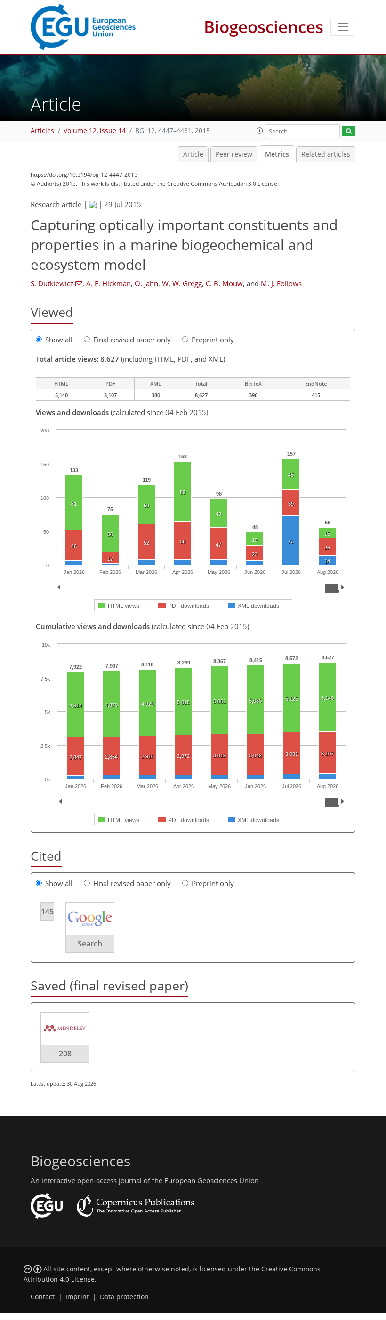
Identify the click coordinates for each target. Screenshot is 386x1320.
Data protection (124, 1297)
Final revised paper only (132, 339)
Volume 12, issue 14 (95, 130)
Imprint (77, 1297)
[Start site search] (348, 131)
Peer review (234, 154)
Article (193, 154)
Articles (42, 130)
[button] (260, 130)
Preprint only (213, 339)
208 (65, 1053)
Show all (58, 339)
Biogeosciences (263, 27)
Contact (43, 1297)
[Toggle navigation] (342, 27)
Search (90, 943)
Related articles (325, 154)
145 (47, 911)
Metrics (277, 154)
